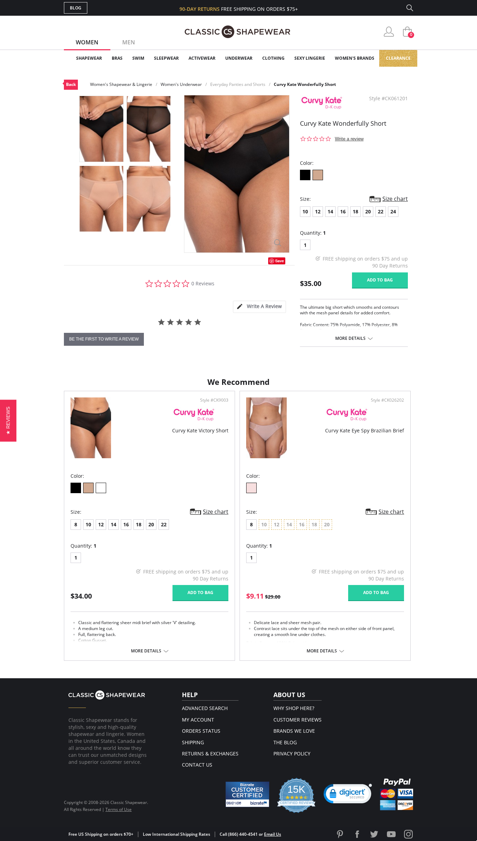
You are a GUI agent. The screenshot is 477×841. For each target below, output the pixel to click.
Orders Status (201, 730)
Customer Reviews (297, 719)
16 (343, 211)
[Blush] (251, 488)
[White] (101, 488)
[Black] (305, 175)
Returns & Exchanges (210, 753)
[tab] (259, 307)
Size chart (395, 199)
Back (71, 84)
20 (368, 211)
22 (380, 211)
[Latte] (318, 175)
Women (87, 42)
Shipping (193, 742)
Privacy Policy (291, 753)
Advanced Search (205, 708)
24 (393, 211)
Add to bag (380, 280)
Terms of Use (118, 809)
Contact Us (197, 764)
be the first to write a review (104, 339)
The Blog (285, 742)
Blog (75, 8)
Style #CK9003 (214, 400)
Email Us (272, 834)
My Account (198, 719)
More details (350, 338)
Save (279, 260)
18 (355, 211)
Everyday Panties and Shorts (237, 84)
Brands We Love (294, 730)
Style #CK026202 (387, 400)
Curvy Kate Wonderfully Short (305, 84)
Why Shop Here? (293, 708)
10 (305, 211)
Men (128, 42)
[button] (347, 795)
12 (318, 211)
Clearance (398, 58)
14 (330, 211)
